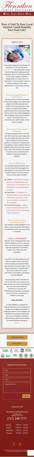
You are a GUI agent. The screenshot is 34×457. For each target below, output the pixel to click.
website (16, 323)
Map (29, 14)
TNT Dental (24, 451)
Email (22, 14)
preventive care (9, 70)
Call (15, 14)
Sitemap (25, 450)
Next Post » (17, 343)
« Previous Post (17, 337)
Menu (8, 14)
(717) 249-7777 (17, 418)
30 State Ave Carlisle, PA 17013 (17, 414)
